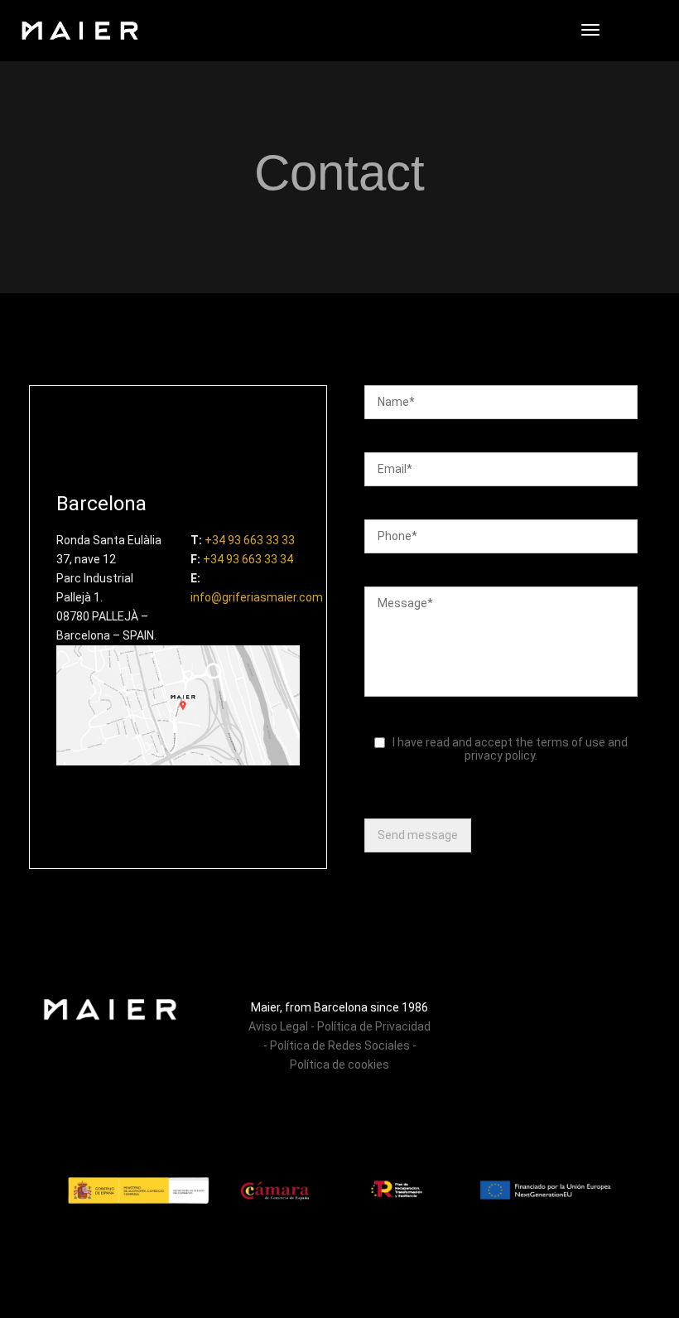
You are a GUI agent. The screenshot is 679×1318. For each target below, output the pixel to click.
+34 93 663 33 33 (250, 540)
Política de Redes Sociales (341, 1045)
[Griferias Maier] (80, 29)
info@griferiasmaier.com (256, 597)
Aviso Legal (278, 1026)
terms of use (569, 742)
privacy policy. (501, 755)
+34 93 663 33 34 (248, 559)
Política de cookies (339, 1064)
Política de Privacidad (374, 1026)
